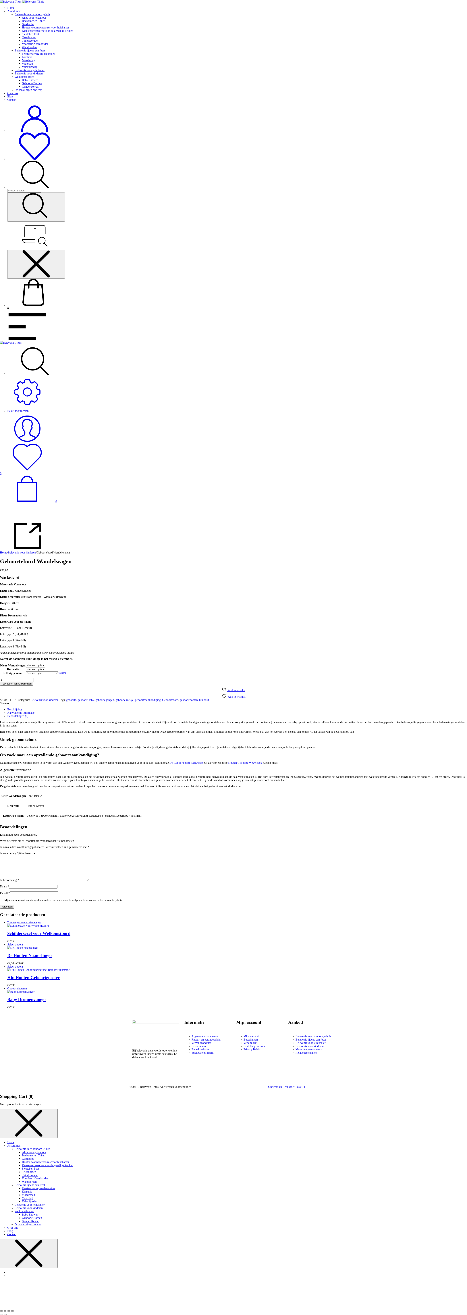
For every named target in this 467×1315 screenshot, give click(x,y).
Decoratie (13, 669)
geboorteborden (189, 699)
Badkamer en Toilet (33, 20)
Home (10, 7)
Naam (4, 886)
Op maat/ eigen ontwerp (28, 89)
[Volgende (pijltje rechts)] (5, 1314)
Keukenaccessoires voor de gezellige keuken (47, 30)
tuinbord (204, 699)
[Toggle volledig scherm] (5, 1311)
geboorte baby (86, 699)
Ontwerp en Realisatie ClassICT (286, 1086)
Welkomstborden (24, 76)
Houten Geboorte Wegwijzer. (245, 762)
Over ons (12, 93)
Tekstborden (29, 37)
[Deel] (8, 1311)
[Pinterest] (160, 1073)
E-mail (5, 893)
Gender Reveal (30, 86)
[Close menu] (36, 264)
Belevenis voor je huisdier (30, 70)
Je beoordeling (9, 880)
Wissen (62, 672)
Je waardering (9, 853)
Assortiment (14, 11)
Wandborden (29, 47)
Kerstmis (27, 57)
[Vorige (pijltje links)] (1, 1314)
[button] (24, 922)
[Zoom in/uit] (1, 1311)
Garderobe (28, 24)
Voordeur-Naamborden (35, 43)
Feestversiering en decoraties (38, 53)
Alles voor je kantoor (34, 17)
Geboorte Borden (32, 83)
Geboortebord (170, 699)
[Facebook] (136, 1073)
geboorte (71, 699)
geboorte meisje (124, 699)
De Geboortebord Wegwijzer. (186, 762)
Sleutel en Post (30, 34)
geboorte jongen (104, 699)
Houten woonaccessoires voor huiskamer (45, 27)
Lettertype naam (13, 673)
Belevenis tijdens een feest (30, 50)
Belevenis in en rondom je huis (32, 14)
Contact (11, 99)
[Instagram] (148, 1073)
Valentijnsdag (29, 66)
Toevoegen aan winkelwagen (16, 683)
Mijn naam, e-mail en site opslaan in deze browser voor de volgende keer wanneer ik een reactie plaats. (63, 900)
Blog (10, 96)
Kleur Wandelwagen (13, 665)
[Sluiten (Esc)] (12, 1311)
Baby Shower (30, 80)
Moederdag (28, 60)
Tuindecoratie (30, 40)
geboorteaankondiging (148, 699)
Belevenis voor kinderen (29, 73)
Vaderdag (27, 63)
